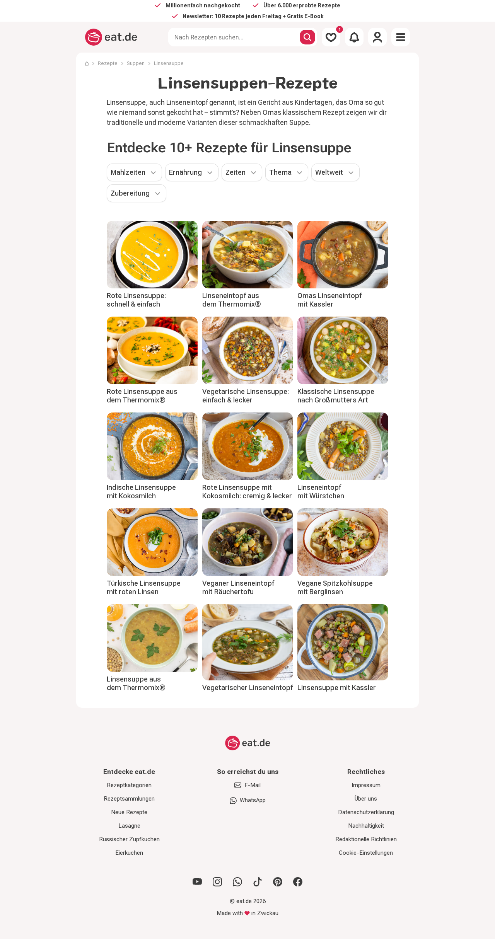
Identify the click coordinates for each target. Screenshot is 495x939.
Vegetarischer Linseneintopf (247, 687)
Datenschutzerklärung (366, 812)
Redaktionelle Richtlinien (366, 839)
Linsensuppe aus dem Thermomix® (136, 683)
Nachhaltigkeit (366, 825)
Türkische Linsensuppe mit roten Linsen (144, 587)
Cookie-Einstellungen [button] (366, 852)
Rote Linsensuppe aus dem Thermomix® (142, 395)
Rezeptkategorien (129, 785)
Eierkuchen (129, 852)
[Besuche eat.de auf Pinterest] (277, 882)
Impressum (366, 785)
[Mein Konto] (377, 37)
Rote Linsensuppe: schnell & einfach (136, 299)
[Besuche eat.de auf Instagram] (217, 882)
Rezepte (108, 63)
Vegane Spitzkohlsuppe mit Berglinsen (335, 587)
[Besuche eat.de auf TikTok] (257, 882)
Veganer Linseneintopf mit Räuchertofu (238, 587)
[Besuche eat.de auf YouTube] (197, 882)
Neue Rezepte (129, 812)
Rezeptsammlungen (129, 798)
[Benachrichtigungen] (354, 37)
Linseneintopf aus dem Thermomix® (231, 299)
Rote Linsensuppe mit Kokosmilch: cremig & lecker (247, 491)
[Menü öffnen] (400, 37)
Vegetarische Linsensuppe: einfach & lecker (245, 395)
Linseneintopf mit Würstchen (320, 491)
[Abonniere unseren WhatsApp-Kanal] (237, 882)
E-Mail (252, 785)
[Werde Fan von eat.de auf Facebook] (298, 882)
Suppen (136, 63)
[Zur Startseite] (111, 37)
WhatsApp (253, 800)
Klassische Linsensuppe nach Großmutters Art (335, 395)
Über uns (366, 798)
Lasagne (129, 825)
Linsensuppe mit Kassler (336, 687)
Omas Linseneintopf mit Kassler (329, 299)
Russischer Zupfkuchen (129, 839)
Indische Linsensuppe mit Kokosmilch (141, 491)
